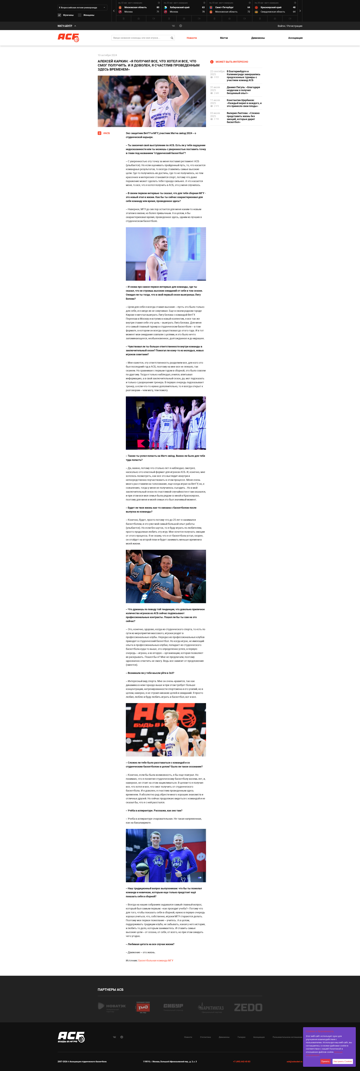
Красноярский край (271, 7)
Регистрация (294, 25)
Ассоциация (295, 37)
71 (158, 11)
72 (249, 11)
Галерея (241, 1037)
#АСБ (106, 133)
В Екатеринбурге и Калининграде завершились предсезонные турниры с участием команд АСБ (243, 76)
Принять (325, 1061)
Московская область (135, 7)
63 (203, 7)
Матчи (224, 37)
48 (294, 7)
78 (203, 11)
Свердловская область (273, 11)
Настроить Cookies (343, 1061)
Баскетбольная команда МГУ (155, 960)
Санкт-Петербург (224, 7)
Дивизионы (258, 37)
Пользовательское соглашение (287, 1037)
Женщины (88, 15)
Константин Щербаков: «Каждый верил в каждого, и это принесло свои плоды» (244, 103)
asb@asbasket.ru (294, 1061)
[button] (300, 11)
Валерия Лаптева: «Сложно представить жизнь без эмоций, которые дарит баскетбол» (243, 117)
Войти (281, 25)
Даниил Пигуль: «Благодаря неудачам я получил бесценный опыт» (243, 90)
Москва (128, 11)
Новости (192, 37)
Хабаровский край (179, 7)
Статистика (205, 1037)
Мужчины (68, 15)
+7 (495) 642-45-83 (241, 1061)
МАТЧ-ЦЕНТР (65, 25)
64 (249, 7)
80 (158, 7)
